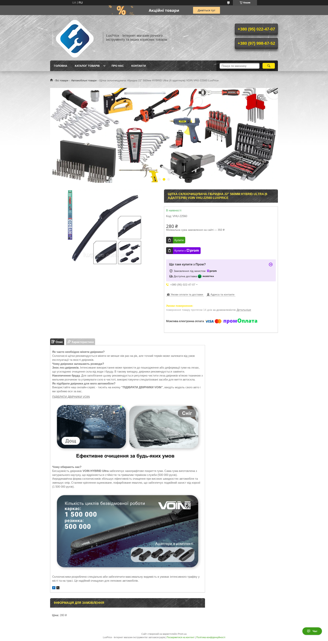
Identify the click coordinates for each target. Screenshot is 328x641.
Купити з (180, 250)
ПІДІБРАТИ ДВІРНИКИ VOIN (71, 396)
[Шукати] (269, 66)
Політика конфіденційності (210, 637)
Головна (60, 65)
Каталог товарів (87, 65)
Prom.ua (182, 634)
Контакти (138, 65)
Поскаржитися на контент (181, 637)
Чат (315, 631)
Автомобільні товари (84, 80)
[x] (57, 588)
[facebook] (53, 588)
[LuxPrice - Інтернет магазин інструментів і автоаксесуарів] (74, 38)
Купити (179, 240)
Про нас (118, 65)
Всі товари (61, 80)
